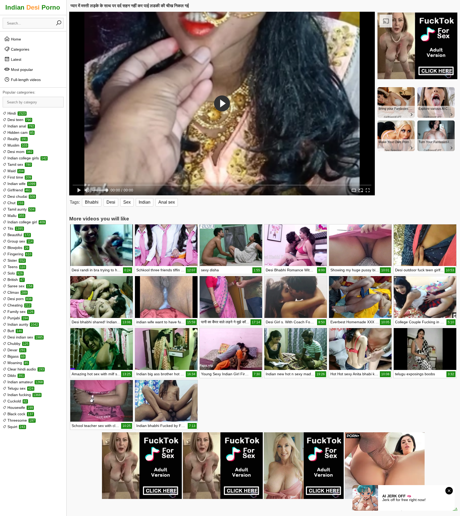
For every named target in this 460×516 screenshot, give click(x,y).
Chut (14, 203)
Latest (15, 59)
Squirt (15, 427)
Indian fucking (23, 395)
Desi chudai (20, 196)
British (15, 279)
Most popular (21, 69)
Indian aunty (22, 324)
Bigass (15, 356)
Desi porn (19, 299)
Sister (15, 260)
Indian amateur (24, 382)
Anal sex (166, 202)
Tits (14, 228)
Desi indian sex (24, 337)
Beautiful (18, 235)
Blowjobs (17, 247)
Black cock (19, 414)
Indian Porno (32, 7)
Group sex (19, 241)
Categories (19, 49)
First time (18, 177)
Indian (144, 202)
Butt (14, 331)
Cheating (18, 305)
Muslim (16, 145)
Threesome (20, 420)
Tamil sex (18, 164)
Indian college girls (26, 158)
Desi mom (19, 152)
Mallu (15, 215)
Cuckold (16, 401)
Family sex (20, 311)
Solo (14, 273)
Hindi (16, 113)
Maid (15, 171)
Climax (16, 292)
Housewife (19, 407)
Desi (110, 202)
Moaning (17, 363)
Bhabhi (91, 202)
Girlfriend (18, 190)
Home (15, 39)
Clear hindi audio (25, 369)
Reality (16, 139)
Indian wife (20, 184)
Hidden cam (20, 132)
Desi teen (18, 120)
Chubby (17, 343)
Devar (16, 350)
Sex (127, 202)
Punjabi (17, 318)
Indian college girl (25, 222)
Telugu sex (20, 388)
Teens (15, 267)
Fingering (18, 254)
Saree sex (19, 286)
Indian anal (20, 126)
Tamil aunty (20, 209)
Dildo (15, 375)
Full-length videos (25, 80)
